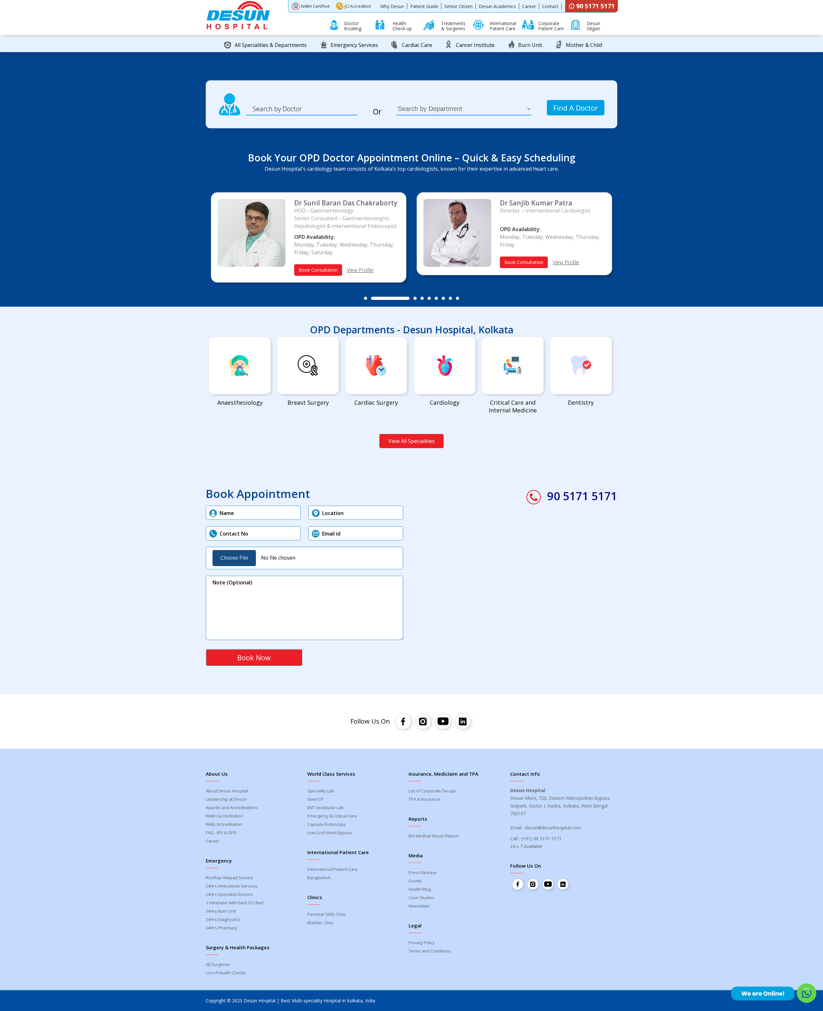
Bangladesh (319, 877)
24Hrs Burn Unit (221, 911)
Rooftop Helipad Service (229, 877)
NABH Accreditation (224, 816)
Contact (550, 6)
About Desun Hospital (227, 791)
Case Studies (421, 897)
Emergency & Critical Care (332, 816)
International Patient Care (332, 869)
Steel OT (315, 799)
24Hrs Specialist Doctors (229, 894)
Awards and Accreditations (232, 807)
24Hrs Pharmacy (222, 928)
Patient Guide (424, 6)
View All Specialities (411, 441)
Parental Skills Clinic (326, 914)
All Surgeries (218, 964)
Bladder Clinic (320, 922)
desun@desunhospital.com (553, 828)
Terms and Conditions (430, 951)
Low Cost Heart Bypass (329, 832)
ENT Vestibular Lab (325, 807)
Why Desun (392, 6)
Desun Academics (497, 6)
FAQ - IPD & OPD (221, 832)
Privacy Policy (422, 942)
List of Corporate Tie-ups (433, 791)
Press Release (423, 872)
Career (529, 6)
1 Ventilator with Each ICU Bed (234, 903)
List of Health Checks (226, 973)
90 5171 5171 (595, 6)
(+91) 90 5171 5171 (541, 838)
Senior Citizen (458, 6)
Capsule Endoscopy (326, 824)
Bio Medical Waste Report (433, 836)
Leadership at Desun (226, 799)
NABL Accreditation (224, 824)
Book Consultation (318, 270)
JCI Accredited (358, 6)
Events (415, 881)
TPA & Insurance (424, 799)
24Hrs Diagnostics (223, 919)
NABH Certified (315, 6)
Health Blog (420, 889)
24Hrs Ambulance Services (232, 886)
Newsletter (419, 906)
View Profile (360, 270)
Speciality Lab (320, 791)
